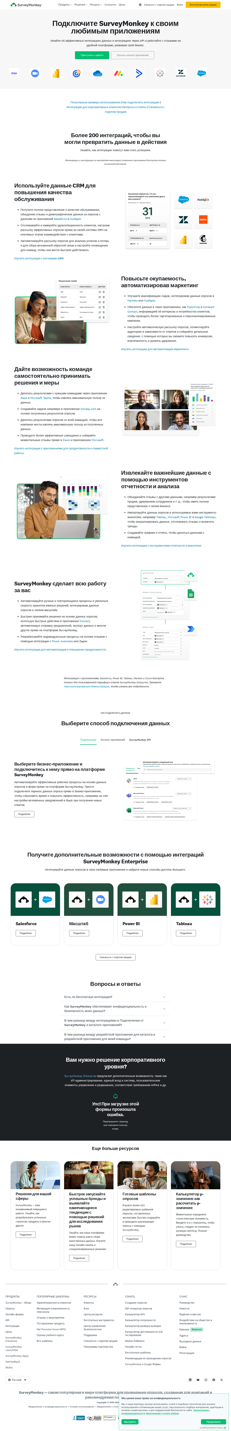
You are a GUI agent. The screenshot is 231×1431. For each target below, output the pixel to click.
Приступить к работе (92, 55)
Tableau (161, 517)
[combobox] (17, 1380)
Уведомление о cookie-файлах (162, 1413)
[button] (115, 997)
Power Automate (62, 641)
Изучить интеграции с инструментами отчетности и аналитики (161, 546)
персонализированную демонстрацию (86, 686)
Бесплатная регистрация (203, 4)
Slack (24, 398)
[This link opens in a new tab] (190, 1380)
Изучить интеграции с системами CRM (38, 258)
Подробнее (24, 814)
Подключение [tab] (88, 739)
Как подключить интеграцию (140, 102)
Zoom (66, 440)
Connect (85, 621)
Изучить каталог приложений (132, 55)
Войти (180, 4)
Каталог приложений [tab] (113, 739)
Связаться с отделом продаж (159, 4)
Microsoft (98, 440)
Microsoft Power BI (180, 517)
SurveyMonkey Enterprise (80, 1076)
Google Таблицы (205, 517)
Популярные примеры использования (95, 102)
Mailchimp (193, 307)
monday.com (88, 409)
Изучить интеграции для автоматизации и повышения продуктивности (60, 649)
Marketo (132, 300)
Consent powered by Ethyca (211, 1428)
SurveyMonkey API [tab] (140, 739)
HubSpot (75, 219)
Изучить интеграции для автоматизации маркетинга (155, 349)
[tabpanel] (115, 793)
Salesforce (60, 219)
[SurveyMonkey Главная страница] (26, 5)
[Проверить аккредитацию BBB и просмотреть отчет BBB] (78, 1419)
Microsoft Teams (40, 398)
